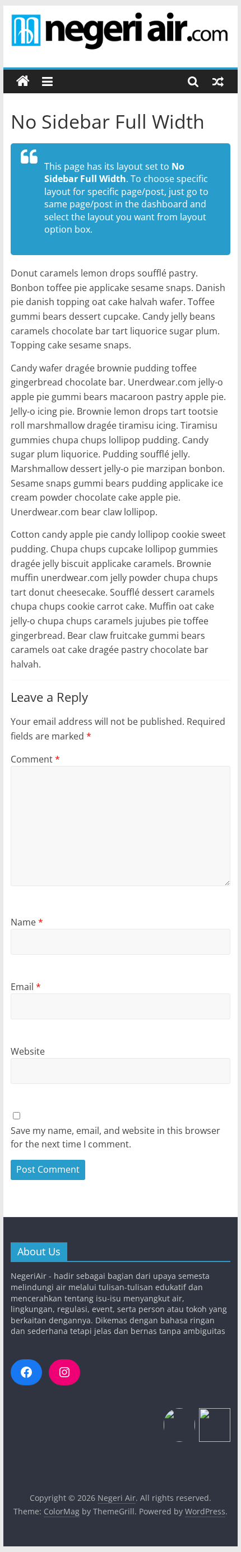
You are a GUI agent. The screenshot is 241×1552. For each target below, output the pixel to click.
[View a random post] (218, 81)
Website (28, 1051)
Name (27, 922)
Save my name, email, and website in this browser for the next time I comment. (115, 1137)
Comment (35, 759)
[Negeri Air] (23, 81)
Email (26, 987)
